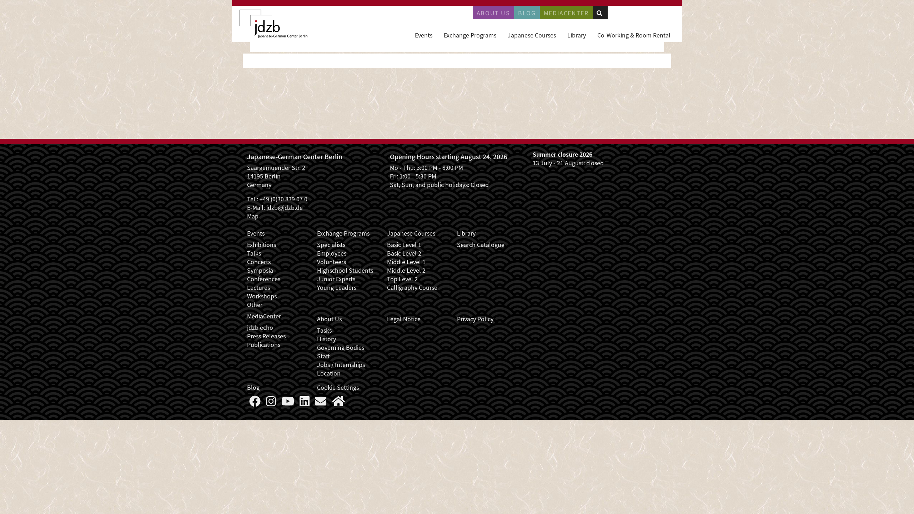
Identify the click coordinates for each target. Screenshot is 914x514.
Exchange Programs (470, 35)
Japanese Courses (532, 35)
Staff (323, 356)
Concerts (259, 261)
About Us (493, 13)
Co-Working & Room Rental (634, 35)
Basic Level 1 (404, 244)
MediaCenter (264, 316)
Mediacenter (566, 13)
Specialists (331, 244)
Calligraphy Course (412, 287)
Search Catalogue (480, 244)
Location (329, 373)
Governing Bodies (340, 347)
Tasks (324, 330)
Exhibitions (261, 244)
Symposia (260, 270)
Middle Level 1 (406, 261)
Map (252, 216)
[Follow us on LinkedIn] (305, 403)
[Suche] (599, 13)
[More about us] (338, 403)
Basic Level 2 (404, 253)
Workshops (262, 296)
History (326, 338)
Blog (527, 13)
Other (254, 304)
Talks (254, 253)
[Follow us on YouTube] (287, 403)
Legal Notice (404, 318)
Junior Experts (336, 278)
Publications (263, 344)
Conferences (263, 278)
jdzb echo (260, 327)
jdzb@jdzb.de (284, 207)
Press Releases (266, 336)
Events (423, 35)
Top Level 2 (402, 278)
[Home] (273, 24)
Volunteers (331, 261)
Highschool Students (345, 270)
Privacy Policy (475, 318)
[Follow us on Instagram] (271, 403)
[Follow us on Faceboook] (255, 403)
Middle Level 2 (406, 270)
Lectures (258, 287)
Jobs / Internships (341, 364)
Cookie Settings (338, 387)
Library (576, 35)
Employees (331, 253)
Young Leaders (336, 287)
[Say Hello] (320, 403)
